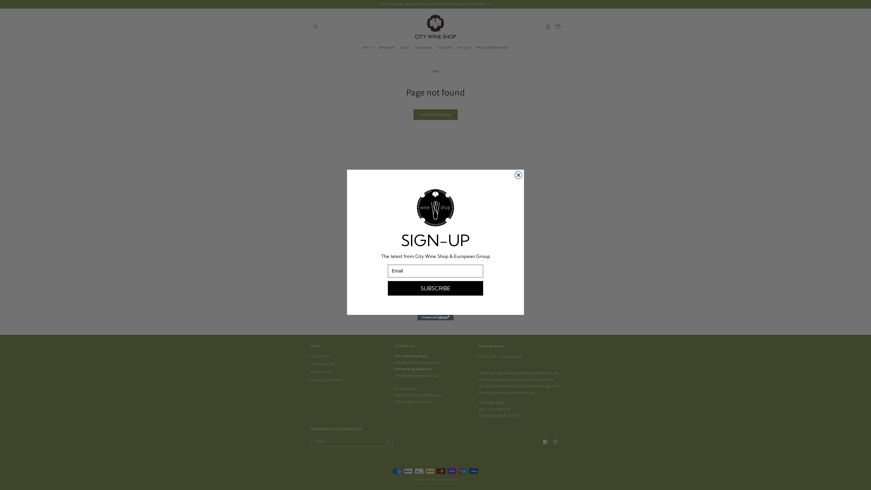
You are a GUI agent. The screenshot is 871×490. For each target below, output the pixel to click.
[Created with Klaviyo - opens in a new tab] (435, 317)
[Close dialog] (518, 175)
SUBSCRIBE (435, 288)
